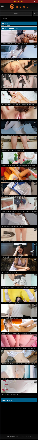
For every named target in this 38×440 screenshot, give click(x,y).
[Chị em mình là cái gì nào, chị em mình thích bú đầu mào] (19, 203)
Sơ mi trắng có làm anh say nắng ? (12, 227)
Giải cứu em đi (6, 89)
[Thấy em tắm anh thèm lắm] (19, 386)
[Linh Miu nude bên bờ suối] (19, 264)
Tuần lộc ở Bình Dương (9, 74)
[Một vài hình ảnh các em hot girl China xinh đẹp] (19, 51)
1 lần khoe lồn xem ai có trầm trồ (12, 257)
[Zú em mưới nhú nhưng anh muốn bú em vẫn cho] (19, 310)
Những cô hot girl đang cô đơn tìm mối (14, 196)
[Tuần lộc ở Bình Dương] (19, 66)
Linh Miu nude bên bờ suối (10, 272)
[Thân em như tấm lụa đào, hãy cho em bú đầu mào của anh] (19, 356)
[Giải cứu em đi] (19, 81)
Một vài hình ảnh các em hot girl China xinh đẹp (16, 59)
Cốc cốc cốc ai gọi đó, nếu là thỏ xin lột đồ (15, 44)
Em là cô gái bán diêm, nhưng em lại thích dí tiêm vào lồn (19, 348)
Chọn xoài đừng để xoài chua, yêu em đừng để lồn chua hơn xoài (19, 287)
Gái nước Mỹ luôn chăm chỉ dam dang (13, 150)
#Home (16, 13)
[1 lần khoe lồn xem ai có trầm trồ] (19, 249)
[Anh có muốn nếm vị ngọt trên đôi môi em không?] (19, 173)
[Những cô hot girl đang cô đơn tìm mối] (19, 188)
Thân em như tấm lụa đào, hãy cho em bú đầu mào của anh (19, 364)
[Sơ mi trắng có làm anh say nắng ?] (19, 219)
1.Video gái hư (19, 1)
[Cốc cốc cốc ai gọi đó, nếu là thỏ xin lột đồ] (19, 36)
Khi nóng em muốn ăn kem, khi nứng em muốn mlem (18, 166)
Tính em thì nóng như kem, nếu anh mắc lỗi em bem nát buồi (19, 105)
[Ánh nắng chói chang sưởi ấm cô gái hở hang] (19, 371)
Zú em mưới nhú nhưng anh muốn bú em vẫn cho (17, 318)
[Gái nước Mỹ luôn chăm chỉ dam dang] (19, 142)
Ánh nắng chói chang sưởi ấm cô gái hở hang (15, 379)
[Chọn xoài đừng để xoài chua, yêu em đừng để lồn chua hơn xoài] (19, 280)
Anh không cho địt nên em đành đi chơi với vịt (16, 242)
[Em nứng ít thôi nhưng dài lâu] (19, 295)
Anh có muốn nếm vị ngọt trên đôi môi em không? (17, 181)
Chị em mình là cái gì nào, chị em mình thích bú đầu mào (19, 211)
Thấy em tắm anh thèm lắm (10, 394)
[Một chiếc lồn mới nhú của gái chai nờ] (19, 112)
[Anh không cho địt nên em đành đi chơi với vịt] (19, 234)
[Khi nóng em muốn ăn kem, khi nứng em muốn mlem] (19, 158)
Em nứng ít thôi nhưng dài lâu (11, 303)
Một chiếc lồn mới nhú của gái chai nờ (13, 120)
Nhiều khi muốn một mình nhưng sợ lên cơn (15, 135)
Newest (5, 18)
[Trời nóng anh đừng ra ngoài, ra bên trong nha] (19, 325)
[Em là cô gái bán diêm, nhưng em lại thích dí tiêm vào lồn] (19, 341)
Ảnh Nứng (19, 6)
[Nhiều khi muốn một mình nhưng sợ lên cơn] (19, 127)
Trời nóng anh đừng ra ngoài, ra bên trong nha (16, 333)
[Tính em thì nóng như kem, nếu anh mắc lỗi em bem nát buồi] (19, 97)
